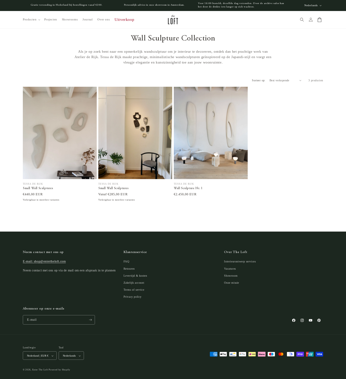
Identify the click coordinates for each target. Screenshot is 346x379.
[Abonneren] (90, 320)
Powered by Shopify (59, 370)
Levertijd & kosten (135, 275)
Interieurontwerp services (240, 261)
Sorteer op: (258, 80)
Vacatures (230, 268)
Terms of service (134, 289)
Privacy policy (133, 296)
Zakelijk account (134, 282)
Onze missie (231, 282)
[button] (31, 19)
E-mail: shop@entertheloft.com (44, 261)
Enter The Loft (40, 370)
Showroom (230, 275)
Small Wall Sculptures (38, 188)
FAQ (126, 261)
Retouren (129, 268)
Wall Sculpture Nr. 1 (188, 188)
